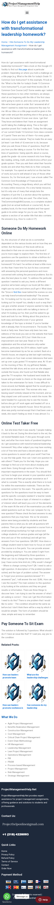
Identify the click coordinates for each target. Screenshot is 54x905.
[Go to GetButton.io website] (7, 902)
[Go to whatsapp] (7, 896)
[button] (27, 12)
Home (4, 42)
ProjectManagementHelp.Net (18, 789)
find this (17, 292)
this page (23, 69)
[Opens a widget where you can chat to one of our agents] (43, 900)
